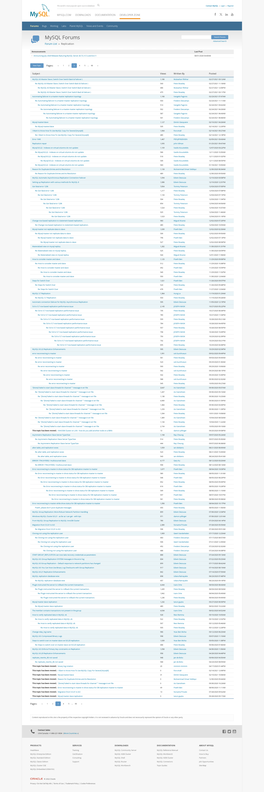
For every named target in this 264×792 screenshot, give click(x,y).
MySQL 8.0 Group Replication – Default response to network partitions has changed (66, 563)
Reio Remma (179, 615)
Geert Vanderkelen (181, 533)
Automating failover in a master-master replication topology (56, 96)
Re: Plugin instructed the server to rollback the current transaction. (62, 589)
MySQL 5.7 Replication (41, 293)
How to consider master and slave (46, 259)
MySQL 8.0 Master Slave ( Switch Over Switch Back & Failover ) (57, 79)
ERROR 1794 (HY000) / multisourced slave (49, 460)
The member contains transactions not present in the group (56, 610)
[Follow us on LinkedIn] (225, 15)
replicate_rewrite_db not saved (44, 657)
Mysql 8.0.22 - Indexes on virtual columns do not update (55, 148)
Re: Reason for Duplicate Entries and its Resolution (55, 173)
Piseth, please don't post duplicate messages (53, 508)
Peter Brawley (179, 83)
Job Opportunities (206, 761)
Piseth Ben (178, 229)
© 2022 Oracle (49, 779)
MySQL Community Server (125, 750)
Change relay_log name (41, 632)
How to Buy (204, 754)
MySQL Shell (120, 758)
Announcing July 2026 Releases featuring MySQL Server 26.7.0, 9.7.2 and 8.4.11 (65, 56)
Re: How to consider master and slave (50, 263)
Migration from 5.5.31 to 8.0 (43, 525)
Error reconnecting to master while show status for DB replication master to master (66, 503)
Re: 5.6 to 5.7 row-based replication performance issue (57, 311)
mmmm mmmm (180, 666)
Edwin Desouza (180, 178)
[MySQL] (40, 11)
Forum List (51, 43)
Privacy (33, 784)
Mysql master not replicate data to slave (48, 229)
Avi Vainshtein (179, 388)
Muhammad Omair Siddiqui (185, 169)
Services (77, 745)
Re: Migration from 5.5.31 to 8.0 (47, 529)
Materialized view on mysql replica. (46, 246)
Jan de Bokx (178, 657)
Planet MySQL (76, 26)
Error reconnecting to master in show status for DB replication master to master (64, 469)
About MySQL (206, 745)
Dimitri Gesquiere (181, 122)
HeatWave (34, 750)
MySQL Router (121, 761)
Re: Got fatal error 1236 (44, 191)
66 (92, 65)
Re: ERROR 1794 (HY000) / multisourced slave (53, 465)
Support (75, 761)
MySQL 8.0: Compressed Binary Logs (47, 636)
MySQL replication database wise (45, 576)
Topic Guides (162, 765)
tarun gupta (178, 602)
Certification (77, 754)
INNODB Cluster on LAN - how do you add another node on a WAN (85, 430)
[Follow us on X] (219, 15)
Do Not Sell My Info (44, 784)
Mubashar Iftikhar (181, 79)
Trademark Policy (72, 784)
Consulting (76, 758)
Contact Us (203, 750)
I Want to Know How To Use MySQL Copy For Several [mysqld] (57, 131)
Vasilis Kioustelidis (181, 148)
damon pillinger (180, 430)
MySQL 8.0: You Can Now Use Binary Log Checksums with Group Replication (63, 568)
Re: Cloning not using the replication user (51, 538)
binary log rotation (65, 666)
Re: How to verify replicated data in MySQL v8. (54, 619)
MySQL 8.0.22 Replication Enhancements (48, 349)
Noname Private (180, 525)
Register (230, 6)
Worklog (54, 26)
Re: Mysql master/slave (44, 126)
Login (223, 6)
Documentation (105, 15)
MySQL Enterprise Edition (40, 754)
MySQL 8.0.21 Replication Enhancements (48, 572)
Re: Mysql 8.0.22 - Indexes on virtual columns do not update (59, 152)
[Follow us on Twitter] (229, 732)
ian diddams (179, 448)
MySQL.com (64, 15)
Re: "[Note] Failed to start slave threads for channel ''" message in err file (64, 392)
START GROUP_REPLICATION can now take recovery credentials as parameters (64, 555)
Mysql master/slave (40, 122)
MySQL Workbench (122, 765)
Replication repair (39, 143)
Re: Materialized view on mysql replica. (50, 251)
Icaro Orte (178, 585)
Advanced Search (219, 41)
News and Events (94, 26)
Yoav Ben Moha (180, 632)
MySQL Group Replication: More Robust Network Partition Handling (60, 512)
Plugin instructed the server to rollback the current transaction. (58, 585)
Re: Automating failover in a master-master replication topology (61, 101)
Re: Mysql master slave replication (49, 606)
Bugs (44, 26)
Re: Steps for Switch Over (45, 285)
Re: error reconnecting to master (48, 358)
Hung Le (177, 293)
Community (112, 26)
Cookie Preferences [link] (87, 784)
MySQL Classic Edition (39, 761)
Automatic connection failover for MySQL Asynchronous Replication (60, 302)
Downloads (83, 15)
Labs (64, 26)
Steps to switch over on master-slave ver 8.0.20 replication (55, 640)
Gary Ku (177, 460)
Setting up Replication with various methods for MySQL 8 (55, 182)
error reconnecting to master (44, 353)
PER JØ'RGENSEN (180, 139)
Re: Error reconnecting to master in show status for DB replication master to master (69, 473)
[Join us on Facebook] (214, 15)
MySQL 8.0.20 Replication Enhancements (48, 653)
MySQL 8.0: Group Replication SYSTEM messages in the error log (58, 559)
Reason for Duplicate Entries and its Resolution (51, 169)
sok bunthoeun (180, 353)
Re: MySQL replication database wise (50, 580)
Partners (202, 758)
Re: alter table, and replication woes (49, 452)
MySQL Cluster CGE (38, 765)
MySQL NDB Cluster (123, 754)
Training (75, 750)
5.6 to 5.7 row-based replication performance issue (52, 306)
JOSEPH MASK (179, 306)
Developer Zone (130, 15)
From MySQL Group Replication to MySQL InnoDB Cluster (55, 520)
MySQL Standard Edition (40, 758)
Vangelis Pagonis (180, 96)
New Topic (37, 65)
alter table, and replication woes (45, 448)
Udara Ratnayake (181, 576)
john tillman (178, 143)
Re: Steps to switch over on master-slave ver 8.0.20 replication (60, 645)
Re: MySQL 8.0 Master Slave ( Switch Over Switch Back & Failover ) (61, 83)
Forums (34, 26)
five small (177, 131)
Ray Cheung (178, 435)
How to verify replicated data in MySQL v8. (49, 615)
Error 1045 (36, 139)
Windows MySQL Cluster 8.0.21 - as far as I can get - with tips (56, 516)
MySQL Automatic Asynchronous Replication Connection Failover (59, 178)
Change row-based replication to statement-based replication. (57, 221)
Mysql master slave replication (44, 602)
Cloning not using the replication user (47, 533)
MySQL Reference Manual (167, 750)
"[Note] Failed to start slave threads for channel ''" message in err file (60, 388)
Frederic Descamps (181, 101)
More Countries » (71, 733)
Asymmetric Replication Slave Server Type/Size (51, 435)
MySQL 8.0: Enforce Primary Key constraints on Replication (56, 649)
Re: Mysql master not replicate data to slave (53, 233)
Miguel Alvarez (179, 221)
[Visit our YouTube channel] (231, 15)
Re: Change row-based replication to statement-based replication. (61, 225)
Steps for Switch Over (41, 281)
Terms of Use (58, 784)
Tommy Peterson (181, 186)
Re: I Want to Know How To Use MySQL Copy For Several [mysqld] (62, 135)
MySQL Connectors (165, 761)
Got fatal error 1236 (40, 186)
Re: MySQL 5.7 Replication (45, 298)
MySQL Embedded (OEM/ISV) (42, 769)
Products (35, 745)
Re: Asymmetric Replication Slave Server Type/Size (55, 439)
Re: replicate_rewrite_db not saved (49, 662)
